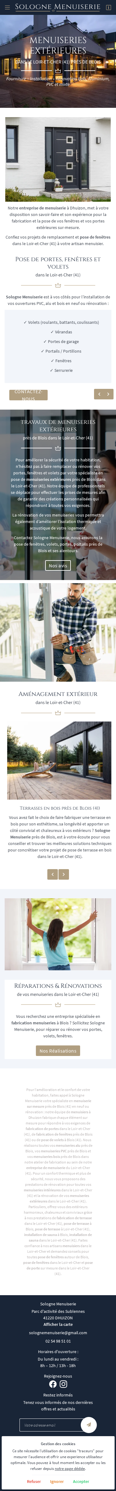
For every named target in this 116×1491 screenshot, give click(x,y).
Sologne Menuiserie (24, 297)
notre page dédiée (70, 1468)
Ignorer (57, 1481)
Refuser (34, 1481)
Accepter (81, 1481)
